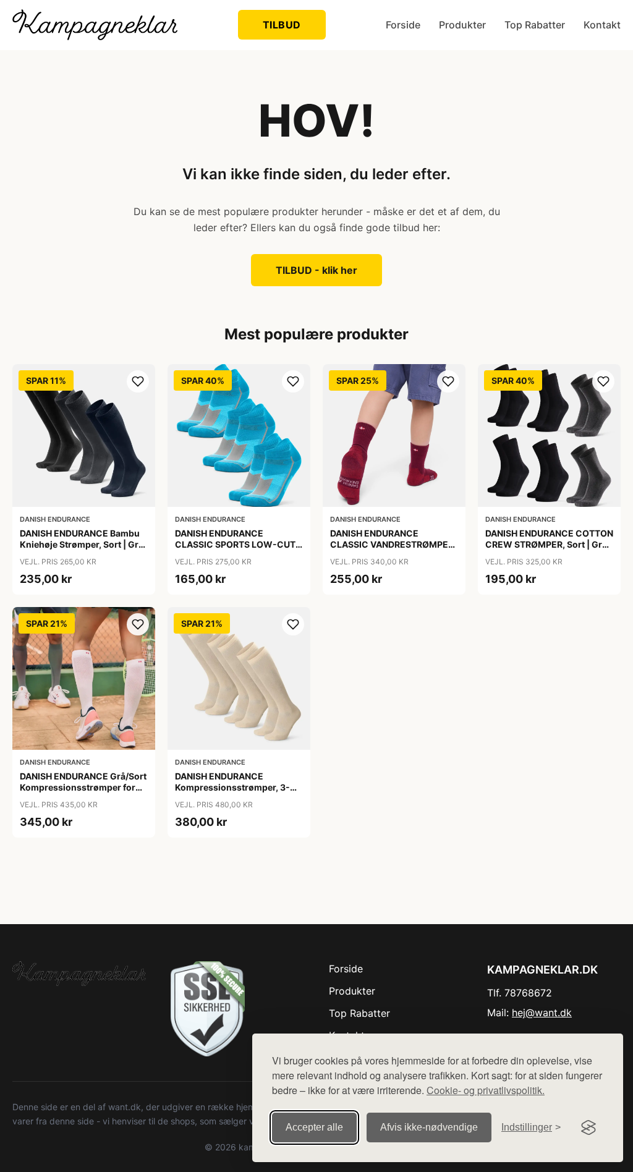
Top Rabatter (534, 25)
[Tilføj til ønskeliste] (138, 381)
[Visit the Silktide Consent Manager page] (588, 1127)
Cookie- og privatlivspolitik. (486, 1090)
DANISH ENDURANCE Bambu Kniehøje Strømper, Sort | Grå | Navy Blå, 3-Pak (81, 544)
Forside (403, 25)
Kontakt (602, 25)
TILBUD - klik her (316, 270)
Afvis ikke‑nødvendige (429, 1127)
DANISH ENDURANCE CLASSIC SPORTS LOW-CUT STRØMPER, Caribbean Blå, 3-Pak (238, 550)
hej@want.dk (542, 1012)
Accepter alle (314, 1127)
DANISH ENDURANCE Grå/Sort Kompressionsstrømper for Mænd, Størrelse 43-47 (83, 787)
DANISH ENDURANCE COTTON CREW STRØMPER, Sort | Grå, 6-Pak (549, 544)
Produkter (462, 25)
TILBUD (282, 25)
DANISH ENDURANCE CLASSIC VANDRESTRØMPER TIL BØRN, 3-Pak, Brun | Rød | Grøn (392, 550)
